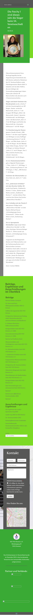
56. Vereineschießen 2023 (13, 417)
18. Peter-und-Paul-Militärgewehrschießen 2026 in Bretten (15, 306)
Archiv (7, 433)
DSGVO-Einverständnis (15, 481)
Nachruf (8, 391)
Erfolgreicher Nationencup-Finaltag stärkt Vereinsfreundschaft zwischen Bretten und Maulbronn (16, 318)
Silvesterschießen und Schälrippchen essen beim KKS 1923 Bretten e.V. (16, 344)
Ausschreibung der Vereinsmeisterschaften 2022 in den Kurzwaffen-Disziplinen (16, 426)
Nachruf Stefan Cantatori (13, 300)
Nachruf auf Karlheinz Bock (14, 339)
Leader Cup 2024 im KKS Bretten (15, 414)
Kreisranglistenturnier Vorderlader (16, 420)
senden (10, 496)
